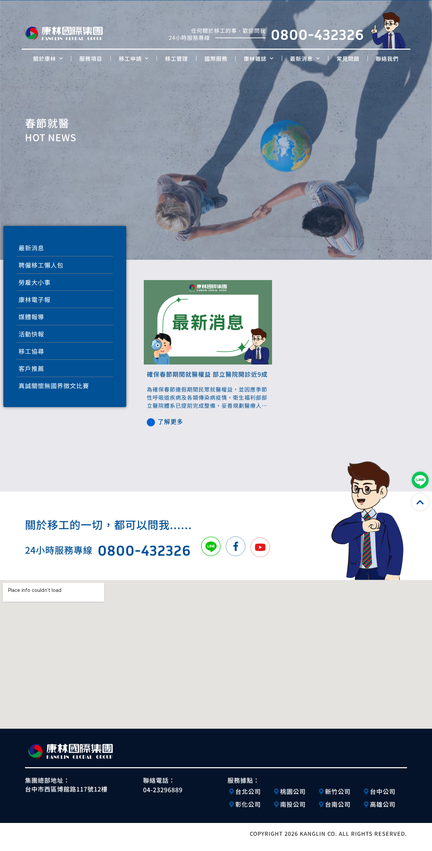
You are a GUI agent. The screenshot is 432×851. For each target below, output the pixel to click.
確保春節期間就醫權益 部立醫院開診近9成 (207, 374)
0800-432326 (317, 34)
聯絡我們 (387, 58)
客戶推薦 (31, 368)
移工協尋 (31, 351)
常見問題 (347, 58)
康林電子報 (35, 299)
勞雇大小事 (35, 282)
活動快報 (31, 333)
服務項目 (90, 58)
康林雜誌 (255, 58)
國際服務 (216, 58)
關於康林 (44, 58)
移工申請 (130, 58)
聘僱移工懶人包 (41, 264)
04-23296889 (163, 789)
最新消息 (301, 58)
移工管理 (176, 58)
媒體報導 (31, 316)
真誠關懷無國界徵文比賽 (54, 385)
